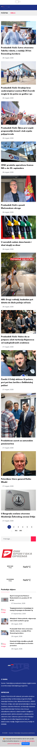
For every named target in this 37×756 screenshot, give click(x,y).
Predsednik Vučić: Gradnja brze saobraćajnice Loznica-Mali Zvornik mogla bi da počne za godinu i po (18, 91)
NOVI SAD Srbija (18, 566)
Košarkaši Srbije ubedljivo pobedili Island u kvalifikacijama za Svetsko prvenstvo (21, 643)
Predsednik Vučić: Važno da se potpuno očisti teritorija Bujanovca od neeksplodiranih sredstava (17, 340)
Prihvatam (25, 744)
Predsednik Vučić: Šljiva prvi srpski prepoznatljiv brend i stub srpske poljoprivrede (17, 131)
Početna (4, 13)
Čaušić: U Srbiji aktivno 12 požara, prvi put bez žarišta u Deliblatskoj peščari (17, 382)
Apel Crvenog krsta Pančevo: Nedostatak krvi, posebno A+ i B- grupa (21, 598)
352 (16, 531)
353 (20, 531)
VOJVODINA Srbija (18, 580)
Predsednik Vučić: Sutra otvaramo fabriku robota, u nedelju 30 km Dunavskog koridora (17, 51)
